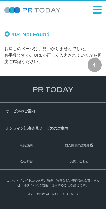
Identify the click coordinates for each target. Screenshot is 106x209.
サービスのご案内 (20, 111)
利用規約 (26, 145)
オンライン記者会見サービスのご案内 (37, 128)
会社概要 (26, 161)
